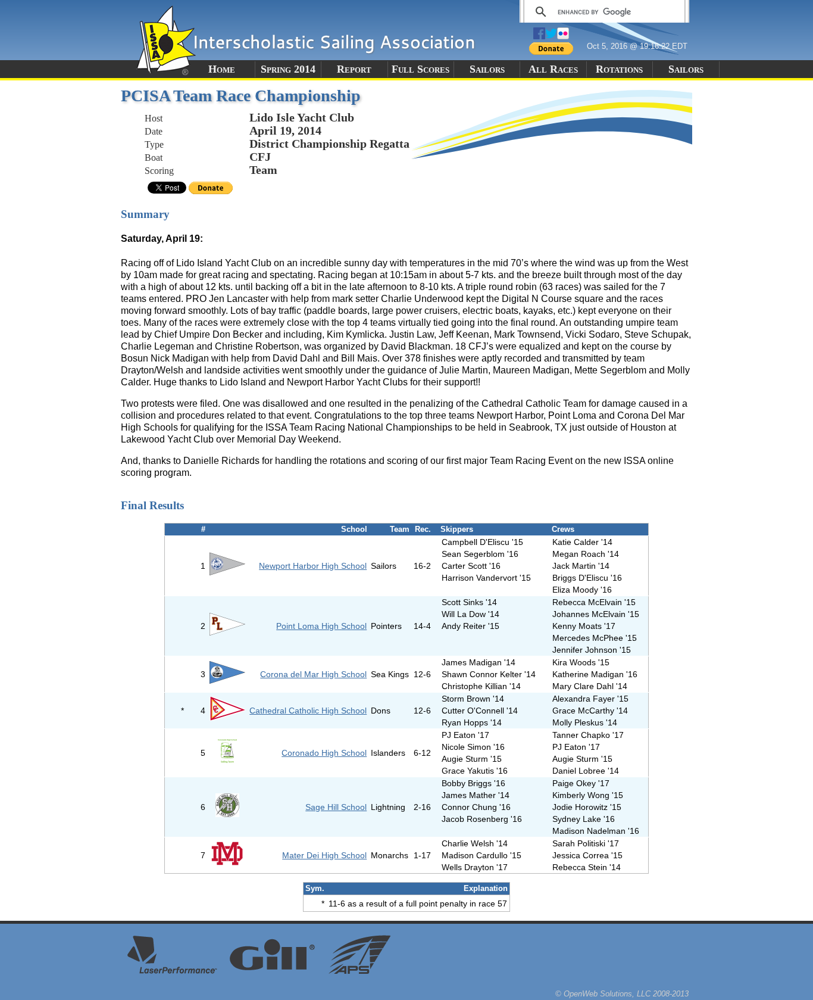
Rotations (619, 69)
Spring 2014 (288, 69)
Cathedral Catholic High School (308, 710)
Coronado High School (324, 753)
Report (354, 69)
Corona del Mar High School (313, 674)
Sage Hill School (336, 807)
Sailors (487, 69)
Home (221, 69)
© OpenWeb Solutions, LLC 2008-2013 (622, 993)
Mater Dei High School (324, 855)
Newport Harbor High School (313, 566)
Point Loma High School (321, 626)
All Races (553, 69)
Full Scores (420, 69)
